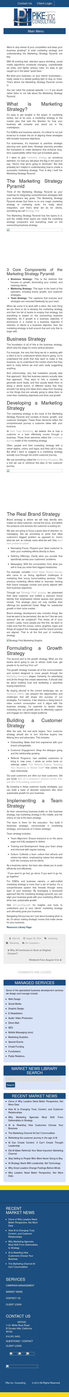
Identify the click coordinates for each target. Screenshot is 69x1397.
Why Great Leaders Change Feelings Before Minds (34, 1167)
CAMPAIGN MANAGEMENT (20, 1285)
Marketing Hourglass (47, 459)
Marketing (14, 943)
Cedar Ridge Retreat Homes (46, 571)
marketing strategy (37, 157)
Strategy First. (33, 210)
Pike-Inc (16, 938)
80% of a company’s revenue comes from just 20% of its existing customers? (34, 780)
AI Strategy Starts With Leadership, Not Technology (34, 1163)
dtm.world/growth (21, 904)
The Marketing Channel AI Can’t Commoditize (31, 1133)
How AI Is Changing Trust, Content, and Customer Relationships (21, 1233)
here (46, 90)
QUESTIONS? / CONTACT (19, 1341)
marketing (52, 938)
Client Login (44, 3)
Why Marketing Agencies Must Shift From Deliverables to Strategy (23, 1244)
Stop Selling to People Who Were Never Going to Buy (35, 1158)
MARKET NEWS (14, 1291)
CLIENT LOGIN (14, 1304)
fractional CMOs (15, 693)
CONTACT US (13, 1298)
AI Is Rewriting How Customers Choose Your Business (20, 1255)
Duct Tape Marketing (21, 431)
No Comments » (32, 943)
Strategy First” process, (34, 592)
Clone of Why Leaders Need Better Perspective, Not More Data (23, 1222)
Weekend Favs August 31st (44, 959)
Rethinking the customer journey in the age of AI (32, 1137)
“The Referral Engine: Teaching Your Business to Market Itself (36, 766)
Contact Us (25, 3)
